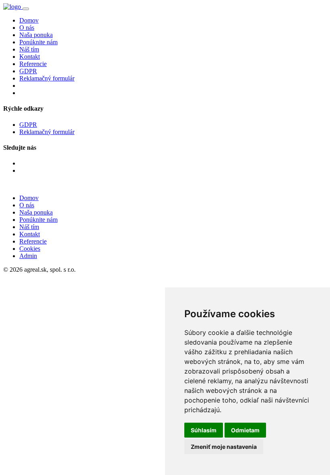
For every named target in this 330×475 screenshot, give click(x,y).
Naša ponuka (36, 34)
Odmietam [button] (245, 430)
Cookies (29, 248)
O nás (26, 27)
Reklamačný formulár (46, 78)
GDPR (28, 71)
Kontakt (29, 56)
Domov (29, 20)
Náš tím (29, 49)
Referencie (33, 63)
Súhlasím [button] (204, 430)
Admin (28, 255)
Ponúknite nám (38, 42)
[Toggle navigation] (26, 9)
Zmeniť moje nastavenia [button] (224, 446)
